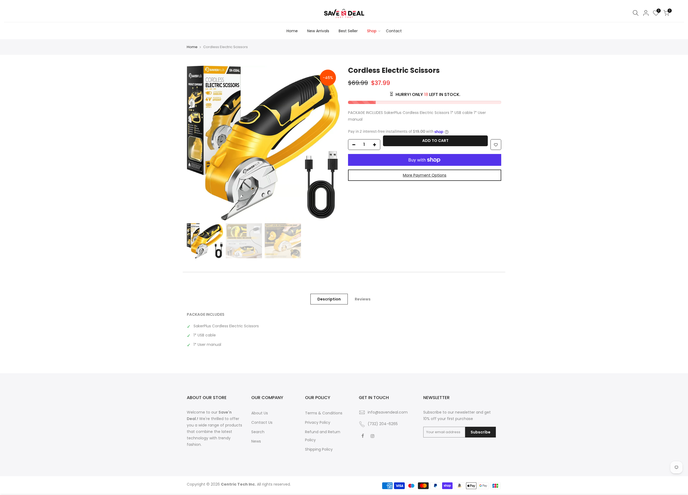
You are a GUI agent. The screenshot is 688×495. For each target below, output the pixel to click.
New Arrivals (318, 31)
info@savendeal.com (388, 412)
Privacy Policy (317, 422)
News (256, 441)
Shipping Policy (319, 449)
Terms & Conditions (323, 413)
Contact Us (262, 422)
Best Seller (348, 31)
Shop (372, 31)
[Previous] (196, 143)
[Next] (330, 143)
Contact (394, 31)
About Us (259, 413)
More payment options (424, 175)
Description (329, 299)
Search (257, 432)
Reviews (363, 299)
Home (292, 31)
